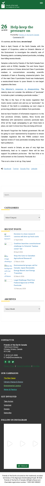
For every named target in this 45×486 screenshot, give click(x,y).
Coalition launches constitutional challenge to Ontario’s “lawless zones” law (27, 246)
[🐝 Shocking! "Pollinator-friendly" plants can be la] (10, 444)
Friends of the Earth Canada (29, 35)
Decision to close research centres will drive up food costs (26, 235)
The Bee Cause (10, 378)
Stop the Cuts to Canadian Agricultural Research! (24, 257)
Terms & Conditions (23, 366)
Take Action (8, 401)
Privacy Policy (9, 366)
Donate (7, 409)
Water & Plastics (10, 389)
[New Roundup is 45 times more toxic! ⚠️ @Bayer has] (35, 456)
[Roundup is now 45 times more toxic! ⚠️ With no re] (22, 456)
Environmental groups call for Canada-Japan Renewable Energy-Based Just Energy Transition (25, 269)
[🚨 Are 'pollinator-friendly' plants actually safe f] (22, 444)
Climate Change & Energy (13, 382)
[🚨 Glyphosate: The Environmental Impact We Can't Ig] (35, 431)
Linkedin (34, 169)
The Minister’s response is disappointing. (20, 89)
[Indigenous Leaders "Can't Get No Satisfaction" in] (22, 431)
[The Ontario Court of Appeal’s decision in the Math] (10, 456)
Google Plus (24, 169)
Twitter (16, 169)
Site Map (36, 366)
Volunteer (7, 405)
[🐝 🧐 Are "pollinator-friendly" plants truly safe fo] (35, 444)
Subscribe (7, 413)
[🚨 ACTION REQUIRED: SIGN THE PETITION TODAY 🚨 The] (10, 431)
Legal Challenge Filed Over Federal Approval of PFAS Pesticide (24, 282)
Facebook (7, 169)
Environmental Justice (12, 386)
